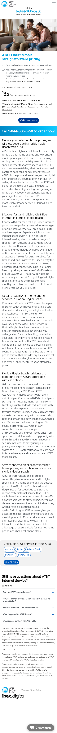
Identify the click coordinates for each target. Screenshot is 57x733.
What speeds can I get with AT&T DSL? (19, 621)
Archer (20, 549)
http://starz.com (16, 645)
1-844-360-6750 (28, 11)
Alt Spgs (9, 549)
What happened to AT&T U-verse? (17, 614)
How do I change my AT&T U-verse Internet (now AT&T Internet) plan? (26, 600)
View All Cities (11, 562)
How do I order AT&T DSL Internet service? (21, 607)
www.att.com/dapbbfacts (28, 113)
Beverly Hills (23, 554)
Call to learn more (28, 120)
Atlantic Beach (34, 549)
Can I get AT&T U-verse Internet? (17, 592)
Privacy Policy (35, 690)
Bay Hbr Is (10, 554)
